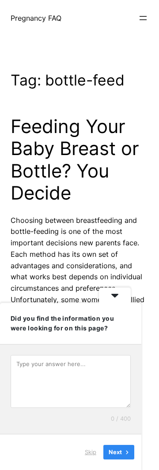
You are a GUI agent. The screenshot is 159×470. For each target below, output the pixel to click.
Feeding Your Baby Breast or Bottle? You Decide (75, 159)
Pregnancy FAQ (36, 18)
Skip (90, 451)
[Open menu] (143, 18)
